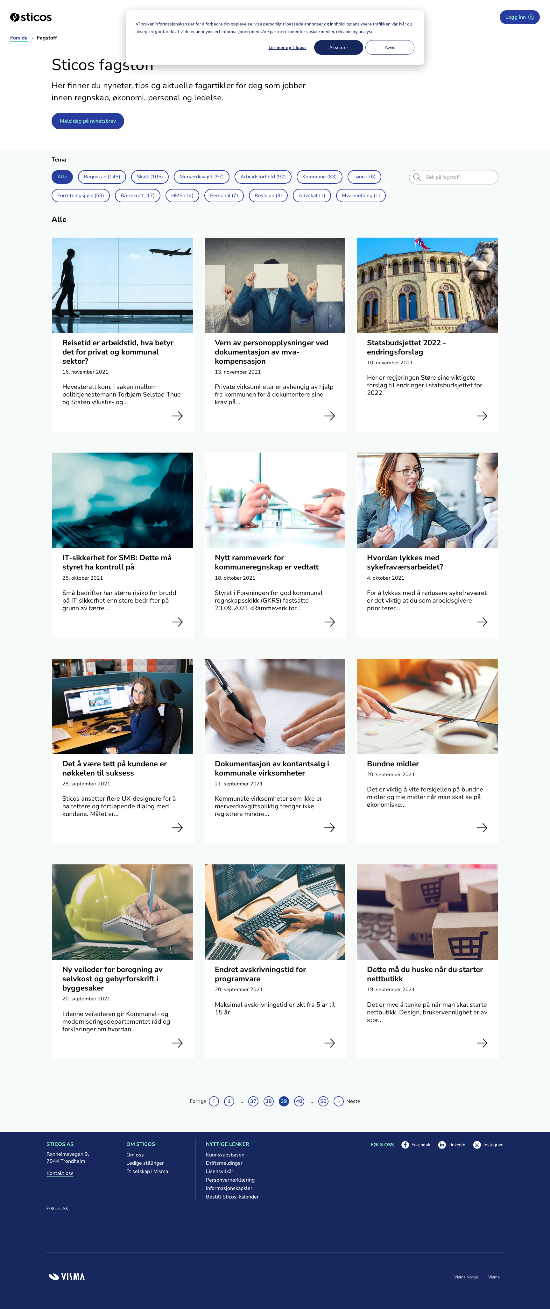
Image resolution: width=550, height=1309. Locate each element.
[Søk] (417, 177)
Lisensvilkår (219, 1171)
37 (253, 1101)
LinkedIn (451, 1145)
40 (299, 1101)
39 (284, 1101)
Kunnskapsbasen (225, 1154)
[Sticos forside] (31, 17)
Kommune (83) (319, 176)
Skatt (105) (150, 176)
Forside (19, 37)
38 (268, 1101)
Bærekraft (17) (138, 195)
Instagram (488, 1145)
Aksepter (338, 47)
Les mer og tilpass (288, 47)
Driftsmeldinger (224, 1163)
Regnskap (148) (102, 176)
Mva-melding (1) (361, 195)
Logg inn (515, 17)
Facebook (415, 1145)
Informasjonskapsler (229, 1188)
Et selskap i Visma (147, 1171)
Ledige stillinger (145, 1163)
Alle (62, 176)
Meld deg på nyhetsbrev (88, 121)
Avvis (390, 47)
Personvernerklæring (230, 1180)
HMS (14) (182, 195)
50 (323, 1101)
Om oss (135, 1154)
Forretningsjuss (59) (80, 195)
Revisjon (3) (268, 195)
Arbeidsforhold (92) (263, 176)
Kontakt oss (60, 1173)
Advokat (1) (312, 195)
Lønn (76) (364, 176)
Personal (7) (224, 195)
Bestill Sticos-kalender (232, 1196)
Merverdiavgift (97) (202, 176)
